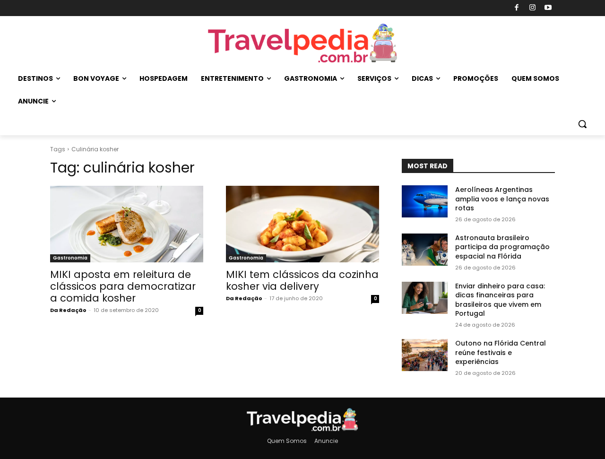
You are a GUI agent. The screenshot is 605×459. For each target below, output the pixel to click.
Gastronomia (70, 257)
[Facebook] (517, 8)
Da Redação (68, 310)
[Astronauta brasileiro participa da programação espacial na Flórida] (425, 250)
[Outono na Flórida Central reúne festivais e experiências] (425, 355)
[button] (582, 124)
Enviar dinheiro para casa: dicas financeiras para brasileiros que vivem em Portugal (500, 300)
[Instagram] (532, 8)
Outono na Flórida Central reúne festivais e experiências (500, 352)
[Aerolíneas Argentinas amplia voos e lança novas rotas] (425, 201)
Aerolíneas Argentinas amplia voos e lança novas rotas (502, 199)
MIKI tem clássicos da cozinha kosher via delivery (302, 280)
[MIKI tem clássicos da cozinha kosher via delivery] (302, 224)
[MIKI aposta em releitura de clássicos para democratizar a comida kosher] (126, 224)
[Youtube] (548, 8)
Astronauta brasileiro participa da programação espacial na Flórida (502, 247)
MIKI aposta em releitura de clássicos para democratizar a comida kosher (123, 286)
